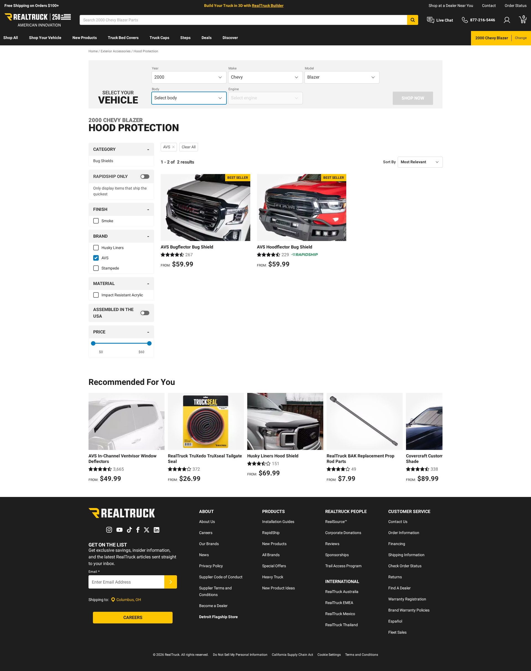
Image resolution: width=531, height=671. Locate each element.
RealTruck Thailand (341, 625)
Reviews (332, 544)
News (204, 555)
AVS (104, 258)
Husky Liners (112, 247)
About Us (207, 521)
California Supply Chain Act (292, 655)
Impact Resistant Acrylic (122, 295)
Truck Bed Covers (123, 37)
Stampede (110, 268)
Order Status (516, 5)
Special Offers (274, 566)
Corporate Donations (343, 532)
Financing (396, 544)
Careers (205, 532)
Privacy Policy (211, 566)
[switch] (121, 176)
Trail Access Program (343, 566)
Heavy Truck (272, 577)
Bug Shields (103, 161)
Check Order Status (404, 566)
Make (232, 68)
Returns (395, 577)
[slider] (93, 343)
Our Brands (209, 544)
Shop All (10, 37)
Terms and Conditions (361, 655)
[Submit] (170, 582)
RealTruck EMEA (339, 602)
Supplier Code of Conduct (221, 577)
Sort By (389, 162)
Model (309, 68)
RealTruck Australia (341, 591)
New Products (84, 37)
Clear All (189, 147)
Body (155, 89)
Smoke (107, 221)
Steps (185, 37)
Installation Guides (278, 521)
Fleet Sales (397, 632)
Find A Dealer (399, 588)
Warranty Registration (407, 599)
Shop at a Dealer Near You (451, 5)
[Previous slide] (94, 438)
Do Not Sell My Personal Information (240, 655)
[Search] (412, 20)
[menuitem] (10, 38)
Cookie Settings (329, 655)
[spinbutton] (101, 352)
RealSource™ (336, 521)
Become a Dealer (213, 605)
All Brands (271, 555)
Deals (207, 37)
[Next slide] (436, 438)
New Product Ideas (278, 588)
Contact (489, 5)
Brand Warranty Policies (409, 610)
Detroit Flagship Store (218, 617)
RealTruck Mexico (340, 614)
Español (395, 621)
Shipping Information (406, 555)
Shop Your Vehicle (45, 37)
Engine (233, 89)
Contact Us (397, 521)
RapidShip (271, 532)
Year (155, 68)
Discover (230, 37)
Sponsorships (337, 555)
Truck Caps (159, 37)
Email (94, 572)
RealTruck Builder (267, 5)
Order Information (403, 532)
